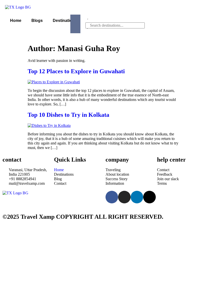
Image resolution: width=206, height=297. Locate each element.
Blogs (37, 20)
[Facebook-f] (112, 197)
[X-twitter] (149, 197)
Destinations (65, 20)
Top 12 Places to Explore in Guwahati (76, 71)
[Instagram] (124, 197)
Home (15, 20)
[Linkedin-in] (137, 197)
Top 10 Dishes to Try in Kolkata (68, 115)
